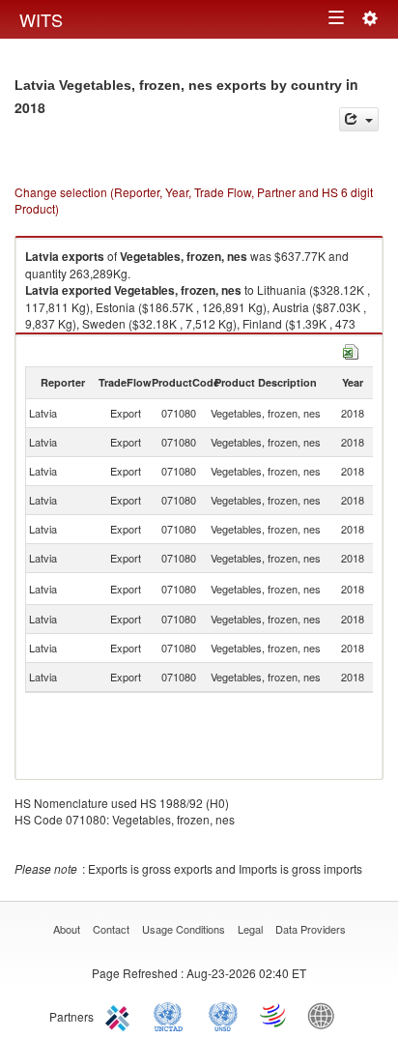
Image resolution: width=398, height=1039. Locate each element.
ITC (120, 1015)
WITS (41, 19)
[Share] (359, 119)
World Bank (325, 1015)
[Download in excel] (350, 349)
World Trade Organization (274, 1015)
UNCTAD (172, 1015)
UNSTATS (223, 1015)
